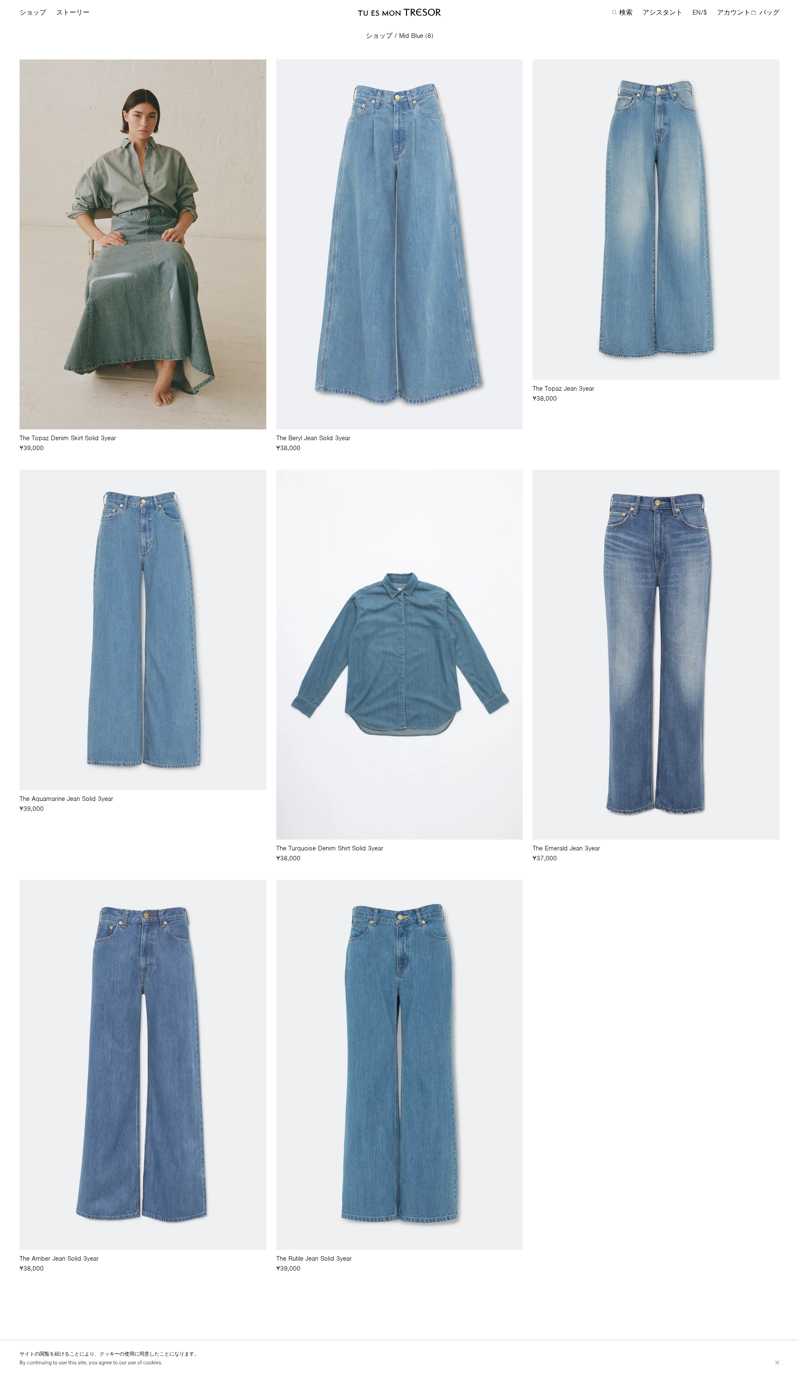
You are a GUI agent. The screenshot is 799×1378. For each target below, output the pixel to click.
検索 (626, 12)
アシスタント (662, 12)
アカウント (733, 12)
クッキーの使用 (116, 1354)
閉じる (777, 1362)
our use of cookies (140, 1362)
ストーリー (72, 12)
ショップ (33, 12)
